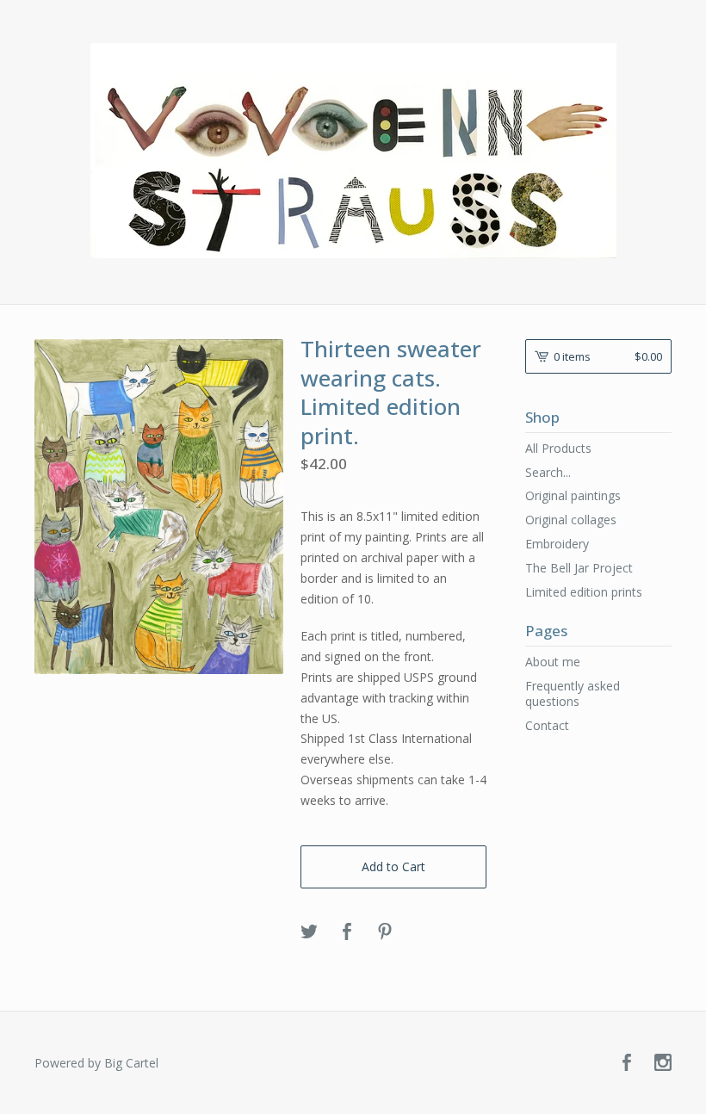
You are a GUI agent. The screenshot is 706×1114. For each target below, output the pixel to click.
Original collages (570, 519)
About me (552, 661)
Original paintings (573, 495)
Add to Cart (393, 866)
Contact (547, 725)
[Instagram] (663, 1063)
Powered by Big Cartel (96, 1063)
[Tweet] (309, 932)
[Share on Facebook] (347, 932)
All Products (558, 448)
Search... (548, 473)
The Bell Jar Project (579, 568)
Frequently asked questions (572, 693)
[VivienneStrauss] (353, 150)
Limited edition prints (583, 592)
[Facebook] (626, 1063)
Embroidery (557, 543)
